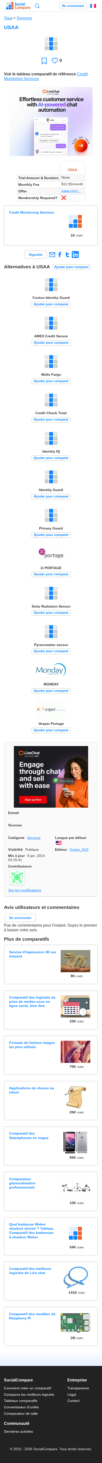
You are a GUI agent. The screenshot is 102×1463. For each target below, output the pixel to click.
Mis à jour (16, 856)
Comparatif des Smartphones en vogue (29, 1135)
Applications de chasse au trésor (31, 1090)
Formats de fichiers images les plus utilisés (32, 1045)
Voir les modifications (24, 890)
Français (93, 6)
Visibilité (15, 849)
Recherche (37, 5)
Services (24, 18)
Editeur (61, 849)
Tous (8, 18)
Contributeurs (20, 866)
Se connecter (73, 6)
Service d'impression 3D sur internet (32, 954)
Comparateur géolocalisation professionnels (22, 1183)
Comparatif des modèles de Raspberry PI (32, 1316)
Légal (71, 1394)
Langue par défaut (70, 838)
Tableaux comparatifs (20, 1401)
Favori (44, 60)
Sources (15, 825)
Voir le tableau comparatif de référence (40, 74)
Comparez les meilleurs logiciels (29, 1394)
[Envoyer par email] (52, 254)
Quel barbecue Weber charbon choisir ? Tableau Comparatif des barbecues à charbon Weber (31, 1230)
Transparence (78, 1388)
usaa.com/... (71, 191)
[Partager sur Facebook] (59, 254)
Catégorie (16, 838)
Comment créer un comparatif (27, 1388)
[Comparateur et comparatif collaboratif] (18, 6)
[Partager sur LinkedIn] (75, 254)
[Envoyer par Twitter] (67, 254)
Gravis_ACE (79, 849)
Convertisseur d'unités (21, 1407)
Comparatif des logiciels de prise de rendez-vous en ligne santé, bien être (32, 1001)
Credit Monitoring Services (31, 212)
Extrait (13, 813)
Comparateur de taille (21, 1413)
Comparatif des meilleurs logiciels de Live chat (30, 1271)
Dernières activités (18, 1431)
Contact (73, 1401)
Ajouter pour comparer (71, 267)
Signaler (36, 254)
